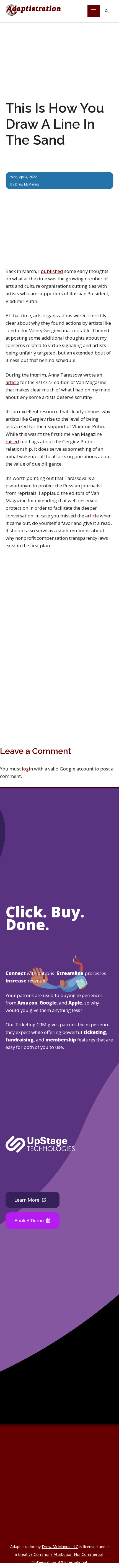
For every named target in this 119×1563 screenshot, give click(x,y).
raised (12, 441)
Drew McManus (27, 184)
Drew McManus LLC (60, 1546)
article (12, 382)
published (52, 271)
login (27, 769)
